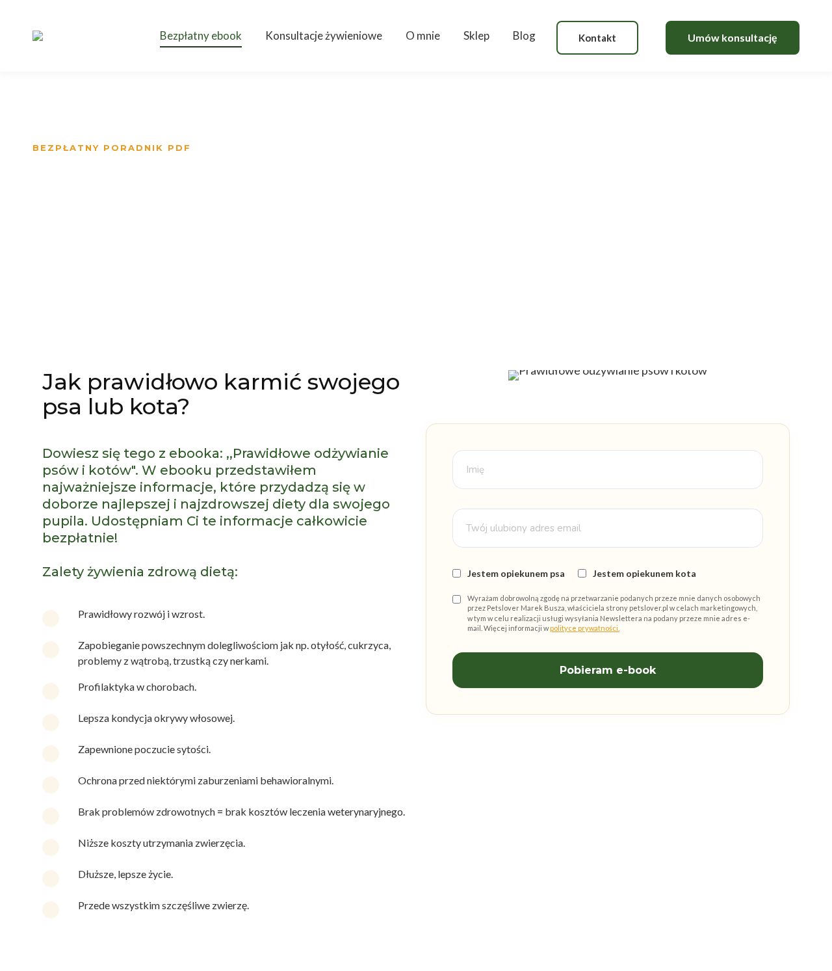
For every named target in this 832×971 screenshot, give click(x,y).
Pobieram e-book (608, 670)
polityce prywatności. (584, 628)
